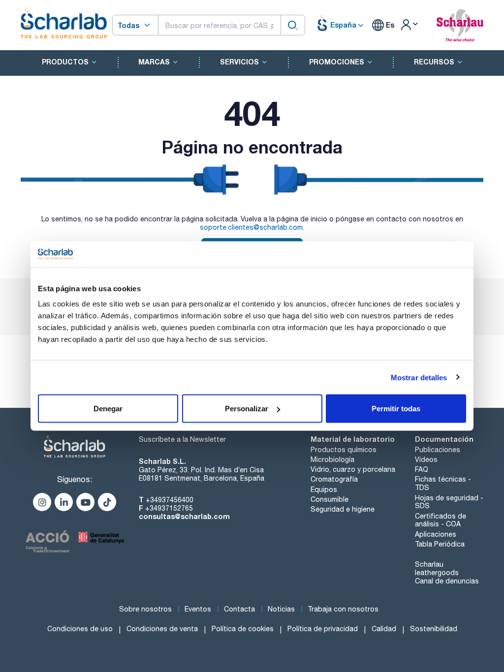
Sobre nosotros (145, 609)
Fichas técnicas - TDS (443, 483)
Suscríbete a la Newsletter (182, 439)
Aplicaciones (435, 534)
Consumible (329, 499)
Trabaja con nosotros (343, 609)
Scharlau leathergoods (437, 568)
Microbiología (332, 459)
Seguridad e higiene (343, 509)
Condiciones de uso (80, 629)
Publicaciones (437, 450)
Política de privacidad (322, 629)
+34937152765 (169, 508)
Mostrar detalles (419, 377)
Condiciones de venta (162, 629)
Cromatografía (334, 479)
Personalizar (246, 408)
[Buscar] (293, 25)
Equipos (324, 489)
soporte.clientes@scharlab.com (251, 227)
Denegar (108, 408)
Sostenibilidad (433, 629)
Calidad (384, 629)
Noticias (281, 609)
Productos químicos (344, 450)
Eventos (198, 609)
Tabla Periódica (440, 544)
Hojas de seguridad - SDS (449, 502)
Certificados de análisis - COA (440, 520)
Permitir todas (396, 408)
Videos (426, 459)
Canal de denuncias (447, 581)
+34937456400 (169, 500)
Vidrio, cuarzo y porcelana (353, 469)
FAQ (421, 469)
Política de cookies (243, 629)
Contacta (239, 609)
